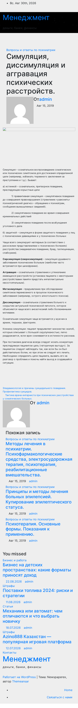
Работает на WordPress (20, 677)
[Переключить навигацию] (68, 38)
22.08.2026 (14, 581)
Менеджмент (26, 17)
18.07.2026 (14, 627)
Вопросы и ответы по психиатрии (30, 50)
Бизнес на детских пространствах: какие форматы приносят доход (37, 570)
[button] (56, 38)
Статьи (8, 606)
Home (68, 690)
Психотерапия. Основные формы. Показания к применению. (33, 529)
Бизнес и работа (14, 560)
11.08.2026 (13, 602)
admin (45, 99)
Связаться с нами (59, 697)
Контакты (9, 652)
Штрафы (9, 586)
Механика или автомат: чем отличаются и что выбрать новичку (32, 616)
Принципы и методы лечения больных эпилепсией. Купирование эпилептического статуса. (38, 499)
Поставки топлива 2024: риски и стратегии (38, 593)
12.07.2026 (14, 648)
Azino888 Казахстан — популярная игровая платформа (37, 639)
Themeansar (20, 681)
